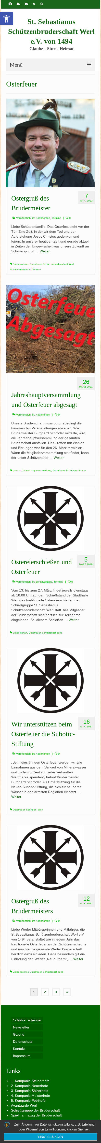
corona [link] (17, 470)
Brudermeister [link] (20, 264)
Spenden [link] (31, 809)
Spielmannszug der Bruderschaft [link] (36, 1115)
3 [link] (56, 992)
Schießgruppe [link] (44, 581)
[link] (6, 18)
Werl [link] (40, 809)
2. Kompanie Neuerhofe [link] (29, 1086)
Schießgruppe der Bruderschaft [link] (35, 1110)
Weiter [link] (45, 251)
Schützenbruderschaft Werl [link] (58, 264)
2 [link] (45, 992)
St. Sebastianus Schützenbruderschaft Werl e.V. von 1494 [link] (51, 31)
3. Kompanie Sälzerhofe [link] (29, 1091)
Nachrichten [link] (43, 218)
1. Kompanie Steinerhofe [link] (30, 1081)
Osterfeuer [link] (35, 264)
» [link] (67, 992)
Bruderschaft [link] (20, 632)
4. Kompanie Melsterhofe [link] (30, 1096)
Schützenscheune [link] (20, 269)
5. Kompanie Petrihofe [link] (28, 1100)
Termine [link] (56, 218)
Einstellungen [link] (50, 1137)
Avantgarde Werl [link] (24, 1105)
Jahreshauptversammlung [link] (36, 470)
